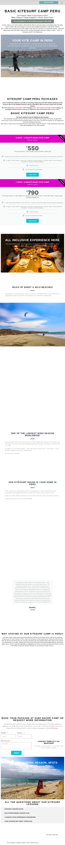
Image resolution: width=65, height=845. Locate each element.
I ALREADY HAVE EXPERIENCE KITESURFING (20, 817)
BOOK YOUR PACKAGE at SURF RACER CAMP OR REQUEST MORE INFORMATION (33, 719)
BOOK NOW (32, 174)
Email (20, 733)
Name (4, 733)
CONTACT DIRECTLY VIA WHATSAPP (49, 742)
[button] (62, 2)
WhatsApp (54, 728)
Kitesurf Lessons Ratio (13, 809)
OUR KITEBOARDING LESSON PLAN (16, 813)
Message (6, 741)
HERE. (30, 498)
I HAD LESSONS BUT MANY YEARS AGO (18, 821)
